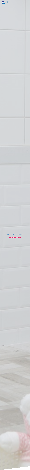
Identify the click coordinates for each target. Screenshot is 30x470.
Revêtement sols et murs (15, 237)
